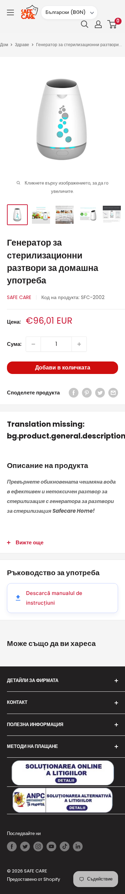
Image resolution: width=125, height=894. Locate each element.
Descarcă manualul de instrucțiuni (54, 598)
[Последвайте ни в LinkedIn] (78, 846)
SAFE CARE (19, 297)
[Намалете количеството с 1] (33, 344)
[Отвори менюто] (10, 12)
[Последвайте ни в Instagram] (38, 846)
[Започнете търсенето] (85, 24)
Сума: (14, 344)
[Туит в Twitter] (100, 393)
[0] (112, 24)
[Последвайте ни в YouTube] (51, 846)
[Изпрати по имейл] (113, 393)
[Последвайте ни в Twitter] (25, 846)
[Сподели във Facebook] (73, 393)
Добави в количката (62, 368)
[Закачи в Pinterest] (87, 393)
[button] (112, 24)
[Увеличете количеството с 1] (79, 344)
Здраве (22, 45)
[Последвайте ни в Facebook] (12, 846)
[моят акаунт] (98, 24)
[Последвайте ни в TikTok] (64, 846)
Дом (4, 45)
